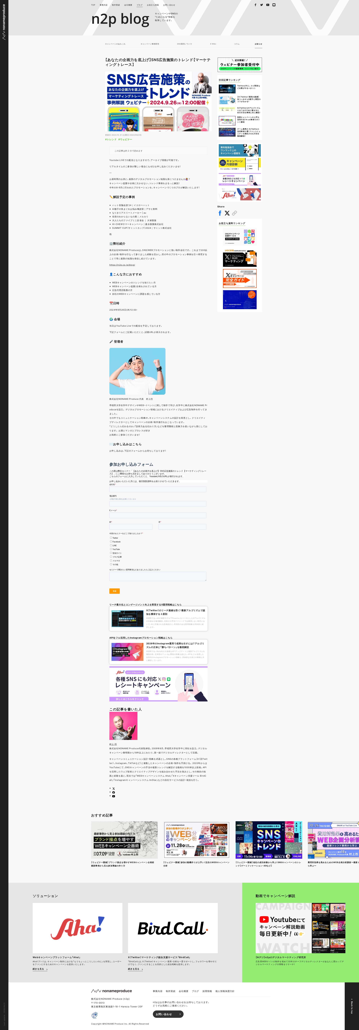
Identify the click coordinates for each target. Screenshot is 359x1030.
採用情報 (207, 991)
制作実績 (116, 5)
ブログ (140, 5)
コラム (237, 44)
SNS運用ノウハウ (184, 44)
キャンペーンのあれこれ (115, 44)
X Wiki (213, 44)
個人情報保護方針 (225, 991)
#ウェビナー (125, 139)
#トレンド (111, 139)
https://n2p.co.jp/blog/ (122, 264)
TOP (93, 5)
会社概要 (128, 5)
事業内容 (104, 5)
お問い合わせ (169, 5)
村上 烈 (113, 744)
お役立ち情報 (153, 5)
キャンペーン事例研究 (150, 44)
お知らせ (258, 44)
